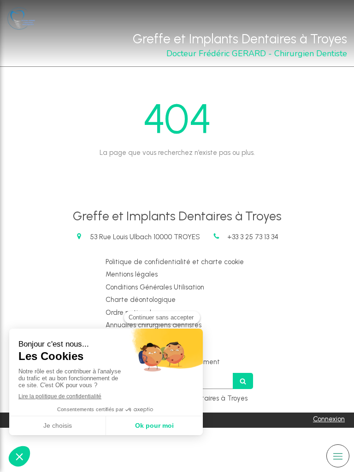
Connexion (329, 419)
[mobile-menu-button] (337, 455)
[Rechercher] (243, 381)
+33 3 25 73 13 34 (252, 237)
